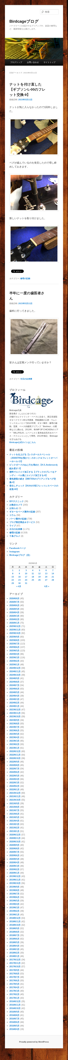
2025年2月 (14, 661)
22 (13, 580)
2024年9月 (14, 678)
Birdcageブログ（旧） (20, 555)
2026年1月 (14, 623)
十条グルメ (14, 536)
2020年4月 (14, 862)
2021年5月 (14, 817)
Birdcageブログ (24, 21)
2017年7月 (14, 977)
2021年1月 (14, 831)
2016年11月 (15, 1005)
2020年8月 (14, 848)
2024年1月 (14, 706)
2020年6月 (14, 855)
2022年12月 (15, 751)
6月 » (46, 586)
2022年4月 (14, 779)
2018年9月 (14, 928)
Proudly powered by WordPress (34, 1042)
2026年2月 (14, 619)
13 (46, 573)
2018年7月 (14, 935)
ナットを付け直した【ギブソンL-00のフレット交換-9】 (27, 89)
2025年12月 (15, 626)
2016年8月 (14, 1015)
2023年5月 (14, 734)
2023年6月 (14, 730)
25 (33, 580)
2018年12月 (15, 918)
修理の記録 (25, 278)
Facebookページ (17, 548)
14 (53, 573)
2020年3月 (14, 866)
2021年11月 (15, 796)
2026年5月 (14, 609)
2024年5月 (14, 692)
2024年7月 (14, 685)
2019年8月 (14, 890)
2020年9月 (14, 845)
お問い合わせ (33, 62)
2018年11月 (15, 921)
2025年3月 (14, 657)
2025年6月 (14, 647)
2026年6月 (14, 605)
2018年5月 (14, 942)
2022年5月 (14, 775)
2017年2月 (14, 994)
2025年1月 (14, 664)
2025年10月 (15, 633)
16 (19, 577)
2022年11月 (15, 755)
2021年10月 (15, 800)
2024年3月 (14, 699)
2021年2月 (14, 827)
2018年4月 (14, 946)
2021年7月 (14, 810)
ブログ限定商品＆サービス (22, 522)
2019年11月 (15, 880)
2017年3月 (14, 991)
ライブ (12, 525)
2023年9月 (14, 720)
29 (13, 583)
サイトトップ (49, 62)
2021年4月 (14, 820)
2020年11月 (15, 838)
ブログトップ (16, 62)
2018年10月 (15, 925)
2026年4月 (14, 612)
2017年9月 (14, 970)
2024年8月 (14, 682)
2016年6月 (14, 1022)
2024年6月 (14, 688)
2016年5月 (14, 1025)
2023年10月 (15, 716)
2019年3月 (14, 907)
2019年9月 (14, 887)
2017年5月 (14, 984)
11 (33, 573)
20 (46, 577)
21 (53, 577)
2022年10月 (15, 758)
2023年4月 (14, 737)
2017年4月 (14, 987)
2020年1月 (14, 873)
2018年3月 (14, 949)
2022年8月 (14, 765)
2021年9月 (14, 803)
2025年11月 (15, 629)
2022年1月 (14, 789)
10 (26, 573)
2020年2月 (14, 869)
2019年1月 (14, 914)
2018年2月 (14, 953)
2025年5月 (14, 650)
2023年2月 (14, 744)
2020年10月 (15, 841)
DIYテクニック (16, 501)
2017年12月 (15, 959)
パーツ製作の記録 (18, 519)
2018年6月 (14, 939)
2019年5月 (14, 900)
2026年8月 (14, 598)
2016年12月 (15, 1001)
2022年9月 (14, 761)
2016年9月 (14, 1012)
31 (26, 583)
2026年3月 (14, 616)
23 (19, 580)
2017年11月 (15, 963)
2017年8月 (14, 973)
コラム (12, 515)
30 (19, 583)
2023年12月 (15, 709)
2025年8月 (14, 640)
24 (26, 580)
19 (39, 577)
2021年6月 (14, 814)
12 (39, 573)
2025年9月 (14, 637)
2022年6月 (14, 772)
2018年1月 (14, 956)
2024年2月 (14, 702)
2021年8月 (14, 807)
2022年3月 (14, 782)
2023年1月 (14, 748)
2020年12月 (15, 834)
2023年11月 (15, 713)
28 (53, 580)
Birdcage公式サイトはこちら (22, 442)
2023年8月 (14, 723)
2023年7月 (14, 727)
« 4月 (18, 586)
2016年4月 (14, 1029)
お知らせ (13, 508)
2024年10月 (15, 675)
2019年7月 (14, 893)
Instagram (14, 551)
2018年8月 (14, 932)
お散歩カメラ (15, 505)
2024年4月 (14, 696)
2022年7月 (14, 768)
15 (13, 577)
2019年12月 (15, 876)
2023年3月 (14, 741)
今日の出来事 (26, 379)
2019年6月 (14, 897)
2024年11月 (15, 671)
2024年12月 (15, 668)
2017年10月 (15, 966)
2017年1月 (14, 998)
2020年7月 (14, 852)
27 (46, 580)
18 (33, 577)
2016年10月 (15, 1008)
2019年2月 (14, 911)
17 (26, 577)
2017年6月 (14, 980)
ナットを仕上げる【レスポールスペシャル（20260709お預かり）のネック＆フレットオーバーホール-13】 (33, 458)
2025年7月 (14, 643)
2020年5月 (14, 859)
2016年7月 (14, 1018)
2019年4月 (14, 904)
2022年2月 (14, 786)
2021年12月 (15, 793)
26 (39, 580)
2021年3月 (14, 824)
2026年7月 (14, 602)
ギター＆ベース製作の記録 (22, 511)
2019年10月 (15, 883)
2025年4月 (14, 654)
